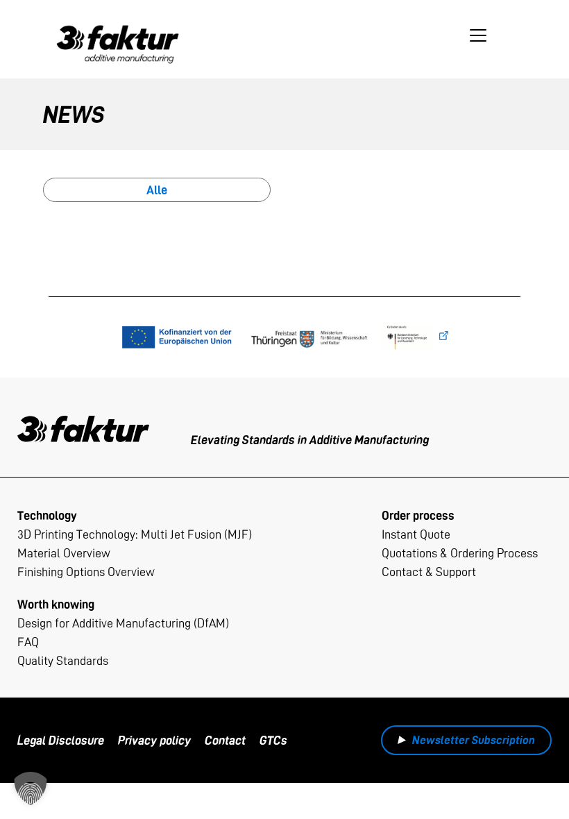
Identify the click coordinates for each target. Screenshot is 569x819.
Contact (225, 740)
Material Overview (63, 552)
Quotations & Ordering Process (460, 552)
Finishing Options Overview (86, 571)
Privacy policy (154, 740)
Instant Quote (416, 534)
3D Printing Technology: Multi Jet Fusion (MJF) (134, 534)
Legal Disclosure (60, 740)
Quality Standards (62, 660)
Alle (156, 189)
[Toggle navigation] (478, 35)
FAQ (28, 641)
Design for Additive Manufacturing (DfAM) (123, 623)
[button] (30, 788)
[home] (118, 34)
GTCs (273, 740)
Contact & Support (429, 571)
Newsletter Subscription (473, 740)
